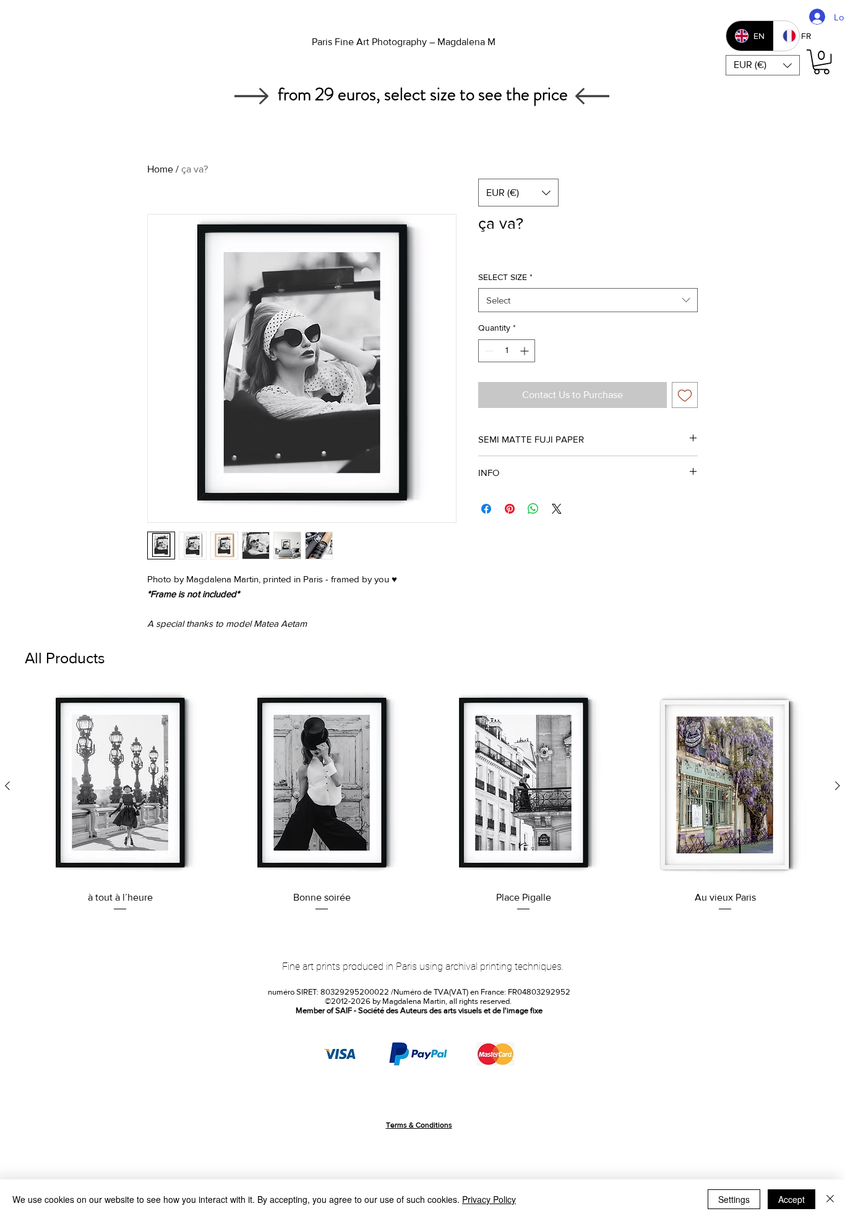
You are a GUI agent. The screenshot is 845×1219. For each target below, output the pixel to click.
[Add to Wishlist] (685, 395)
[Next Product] (837, 785)
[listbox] (763, 65)
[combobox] (588, 300)
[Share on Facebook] (486, 508)
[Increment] (525, 351)
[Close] (830, 1199)
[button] (763, 65)
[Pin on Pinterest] (509, 508)
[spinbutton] (506, 351)
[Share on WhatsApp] (533, 508)
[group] (422, 801)
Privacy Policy (489, 1199)
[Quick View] (120, 786)
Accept (791, 1199)
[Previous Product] (7, 785)
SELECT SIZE (505, 277)
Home (160, 169)
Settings (734, 1199)
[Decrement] (487, 351)
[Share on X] (556, 508)
